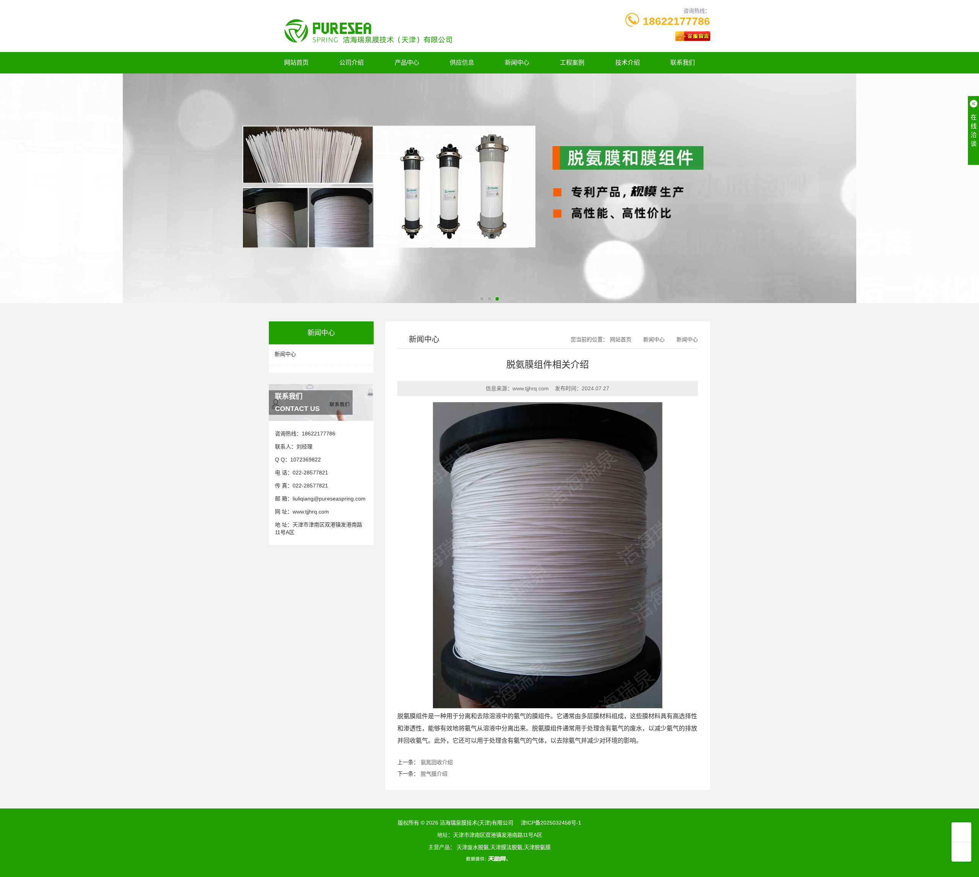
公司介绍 (351, 62)
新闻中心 (517, 62)
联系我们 (682, 62)
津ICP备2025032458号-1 (551, 823)
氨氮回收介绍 (437, 762)
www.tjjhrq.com (311, 512)
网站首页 (296, 62)
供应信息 (462, 62)
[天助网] (489, 858)
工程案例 (572, 62)
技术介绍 (627, 62)
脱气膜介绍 (434, 774)
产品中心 (407, 62)
